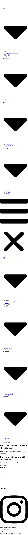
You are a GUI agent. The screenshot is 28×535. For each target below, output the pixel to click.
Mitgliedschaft (3, 486)
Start (4, 8)
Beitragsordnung (9, 145)
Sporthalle (7, 191)
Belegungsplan (8, 99)
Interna (6, 56)
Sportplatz (7, 193)
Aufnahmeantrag (9, 144)
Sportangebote (3, 481)
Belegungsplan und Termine (11, 53)
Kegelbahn (7, 192)
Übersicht (7, 101)
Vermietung (2, 483)
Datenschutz (2, 474)
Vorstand (7, 51)
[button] (14, 225)
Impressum (2, 472)
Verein (1, 479)
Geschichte (7, 55)
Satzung (7, 54)
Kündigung (7, 146)
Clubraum (7, 189)
